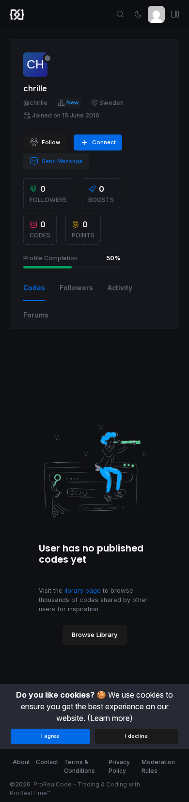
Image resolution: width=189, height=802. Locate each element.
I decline (136, 736)
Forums (35, 315)
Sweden (111, 102)
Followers (76, 288)
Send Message (61, 161)
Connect (103, 142)
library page (82, 590)
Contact (47, 762)
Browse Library (95, 634)
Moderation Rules (158, 766)
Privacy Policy (119, 766)
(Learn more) (110, 718)
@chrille (35, 102)
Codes (34, 288)
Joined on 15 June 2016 (65, 115)
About (21, 762)
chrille (35, 88)
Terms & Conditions (79, 766)
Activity (120, 288)
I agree (50, 736)
